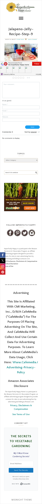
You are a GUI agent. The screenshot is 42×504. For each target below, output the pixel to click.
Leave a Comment (32, 39)
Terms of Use (8, 266)
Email (4, 111)
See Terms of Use (21, 414)
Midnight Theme (21, 500)
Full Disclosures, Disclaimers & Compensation (20, 261)
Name (5, 104)
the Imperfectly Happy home (21, 11)
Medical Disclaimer (11, 264)
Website (5, 117)
